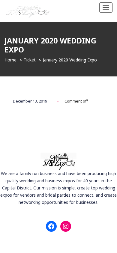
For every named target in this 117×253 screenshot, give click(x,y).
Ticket (30, 60)
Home (10, 60)
